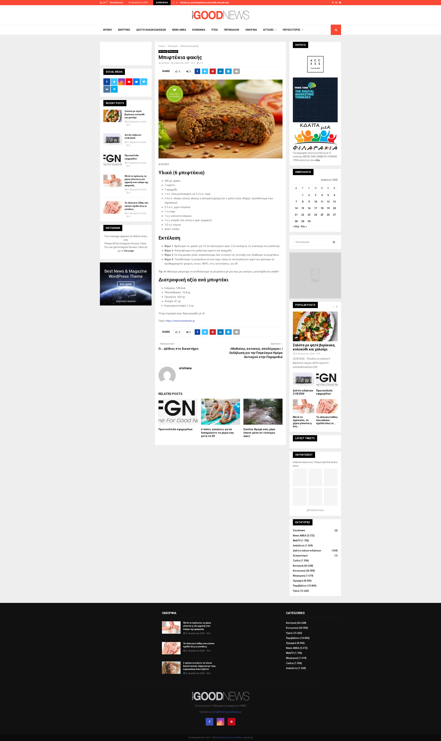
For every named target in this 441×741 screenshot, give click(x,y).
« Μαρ (296, 226)
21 (296, 214)
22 (302, 214)
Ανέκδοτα (298, 545)
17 (315, 208)
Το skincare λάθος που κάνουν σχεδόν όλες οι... (327, 420)
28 (296, 221)
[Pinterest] (231, 722)
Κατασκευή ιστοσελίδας (230, 737)
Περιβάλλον (231, 29)
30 (309, 221)
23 (309, 214)
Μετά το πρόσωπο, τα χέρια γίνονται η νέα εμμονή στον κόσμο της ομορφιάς (136, 181)
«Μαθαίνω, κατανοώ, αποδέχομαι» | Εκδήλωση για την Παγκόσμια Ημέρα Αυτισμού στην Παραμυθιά (256, 353)
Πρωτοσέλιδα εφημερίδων (175, 429)
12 (328, 201)
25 (322, 214)
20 (334, 208)
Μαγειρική (173, 51)
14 (296, 208)
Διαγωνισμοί (300, 555)
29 (302, 221)
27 (334, 214)
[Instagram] (220, 722)
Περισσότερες (291, 29)
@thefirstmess (315, 510)
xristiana (165, 63)
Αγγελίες (268, 29)
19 (328, 208)
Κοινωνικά (198, 29)
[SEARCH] (334, 242)
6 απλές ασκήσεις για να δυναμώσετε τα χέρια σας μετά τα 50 (217, 433)
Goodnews (299, 530)
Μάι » (304, 226)
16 (309, 208)
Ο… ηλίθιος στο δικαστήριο (178, 348)
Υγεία (214, 29)
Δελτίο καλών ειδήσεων (151, 29)
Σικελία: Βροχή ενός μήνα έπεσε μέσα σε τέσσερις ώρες (259, 433)
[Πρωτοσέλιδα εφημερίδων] (112, 160)
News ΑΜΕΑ (179, 29)
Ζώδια (296, 560)
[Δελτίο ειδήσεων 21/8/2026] (112, 139)
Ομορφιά (251, 29)
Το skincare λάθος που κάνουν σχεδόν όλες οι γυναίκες (136, 206)
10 (315, 201)
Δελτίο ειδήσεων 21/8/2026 (133, 136)
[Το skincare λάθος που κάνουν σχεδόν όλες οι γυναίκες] (112, 207)
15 (302, 208)
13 (334, 201)
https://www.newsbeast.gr (180, 320)
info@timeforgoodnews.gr (226, 712)
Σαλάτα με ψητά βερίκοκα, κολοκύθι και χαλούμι (204, 2)
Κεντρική (124, 29)
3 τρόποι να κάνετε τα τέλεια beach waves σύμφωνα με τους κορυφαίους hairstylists (199, 666)
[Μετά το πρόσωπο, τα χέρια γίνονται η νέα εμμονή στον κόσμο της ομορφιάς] (112, 181)
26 (328, 214)
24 (315, 214)
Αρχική (107, 29)
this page (129, 250)
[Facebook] (209, 722)
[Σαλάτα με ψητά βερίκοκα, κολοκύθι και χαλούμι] (112, 116)
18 (322, 208)
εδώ (317, 160)
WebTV (297, 540)
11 (322, 201)
